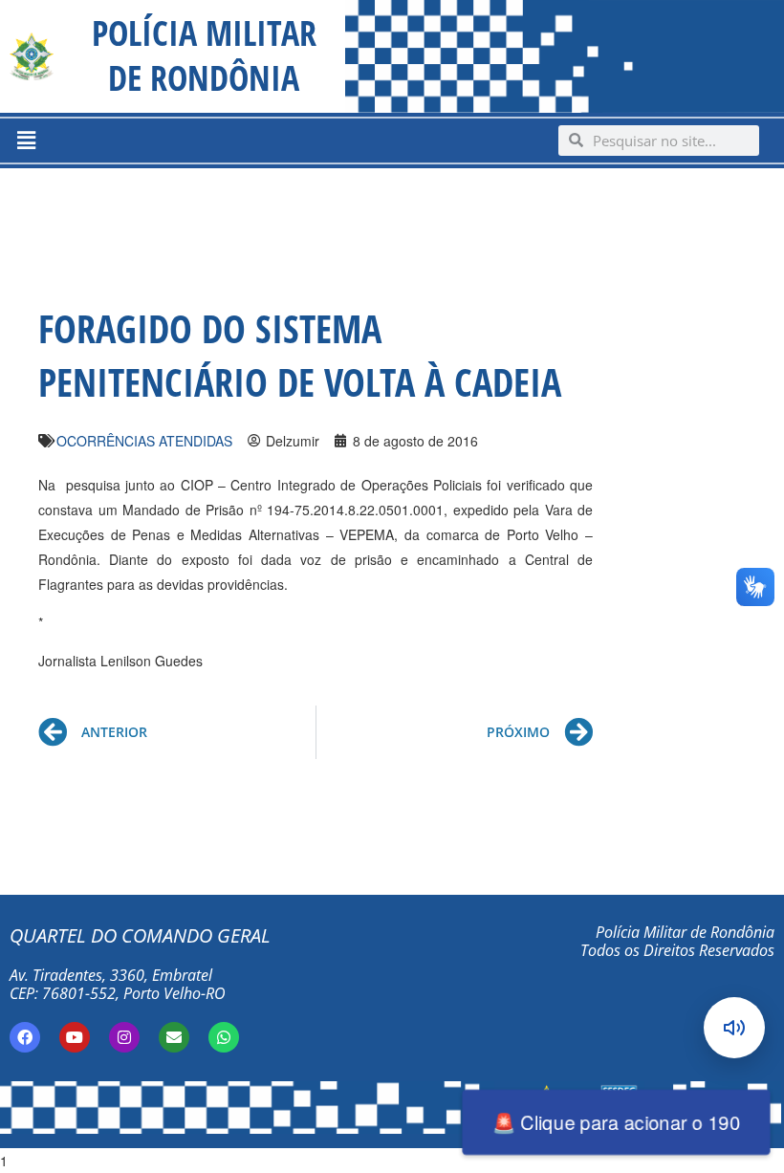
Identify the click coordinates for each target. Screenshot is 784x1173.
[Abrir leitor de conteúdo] (734, 1027)
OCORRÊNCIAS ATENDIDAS (144, 440)
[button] (26, 140)
